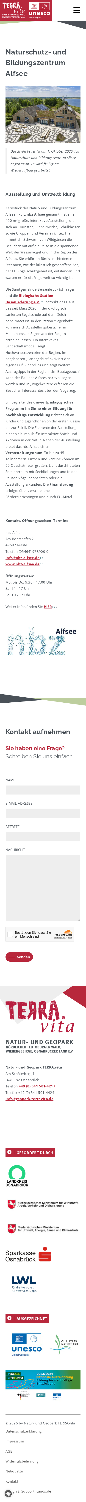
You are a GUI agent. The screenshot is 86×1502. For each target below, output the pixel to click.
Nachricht (15, 849)
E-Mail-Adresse (19, 803)
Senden (23, 956)
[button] (8, 1493)
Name (10, 780)
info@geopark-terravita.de (29, 1098)
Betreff (12, 826)
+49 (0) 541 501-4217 (37, 1086)
